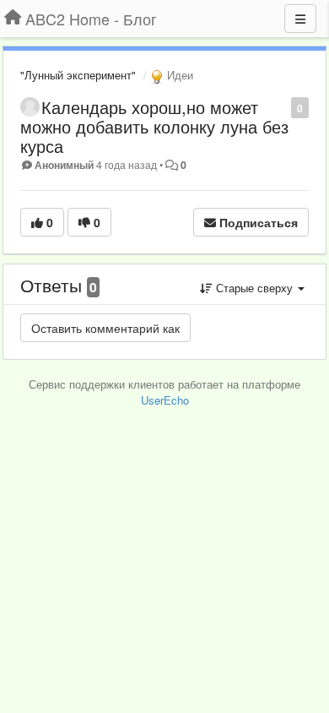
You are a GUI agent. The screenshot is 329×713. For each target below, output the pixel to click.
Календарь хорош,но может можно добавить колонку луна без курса (154, 126)
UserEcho (165, 400)
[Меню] (300, 18)
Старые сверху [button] (254, 288)
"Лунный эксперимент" (78, 75)
